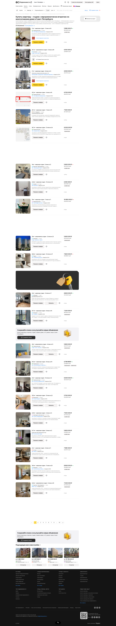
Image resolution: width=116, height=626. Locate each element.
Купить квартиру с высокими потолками (89, 593)
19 (59, 522)
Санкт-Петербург (41, 575)
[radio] (38, 522)
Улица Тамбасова (19, 581)
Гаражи (17, 593)
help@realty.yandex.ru (42, 616)
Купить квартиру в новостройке (87, 596)
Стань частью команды (36, 607)
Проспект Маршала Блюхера (22, 573)
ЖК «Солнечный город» (37, 433)
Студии (81, 575)
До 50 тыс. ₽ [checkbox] (30, 282)
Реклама (27, 607)
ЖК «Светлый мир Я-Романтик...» (39, 365)
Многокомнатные (84, 579)
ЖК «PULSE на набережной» (38, 381)
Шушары (60, 575)
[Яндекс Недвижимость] (24, 2)
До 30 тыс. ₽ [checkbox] (21, 282)
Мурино (60, 583)
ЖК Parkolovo (35, 185)
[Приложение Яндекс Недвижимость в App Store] (92, 617)
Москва (38, 573)
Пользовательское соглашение (49, 607)
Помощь (72, 607)
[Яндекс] (98, 623)
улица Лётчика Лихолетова (38, 432)
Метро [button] (86, 10)
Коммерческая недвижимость (22, 595)
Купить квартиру (84, 591)
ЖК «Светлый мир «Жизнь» (38, 469)
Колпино (60, 577)
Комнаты (18, 598)
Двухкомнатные (83, 573)
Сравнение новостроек (42, 595)
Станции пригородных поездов (44, 593)
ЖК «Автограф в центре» (37, 202)
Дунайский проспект (36, 296)
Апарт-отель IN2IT (36, 53)
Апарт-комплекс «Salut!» (37, 239)
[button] (68, 2)
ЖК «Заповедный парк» (37, 167)
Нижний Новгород (41, 583)
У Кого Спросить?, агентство (42, 38)
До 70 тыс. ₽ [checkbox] (39, 282)
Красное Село (62, 579)
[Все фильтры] (17, 10)
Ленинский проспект (36, 113)
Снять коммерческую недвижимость (88, 600)
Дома (17, 591)
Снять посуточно (62, 593)
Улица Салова (19, 577)
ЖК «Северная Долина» (37, 257)
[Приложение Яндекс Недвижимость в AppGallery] (97, 617)
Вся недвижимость (20, 607)
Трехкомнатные (83, 577)
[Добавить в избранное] (46, 42)
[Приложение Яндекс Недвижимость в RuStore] (99, 617)
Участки (17, 596)
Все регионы (40, 591)
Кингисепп (61, 573)
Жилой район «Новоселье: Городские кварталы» (42, 74)
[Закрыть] (99, 10)
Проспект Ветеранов (20, 575)
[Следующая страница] (62, 522)
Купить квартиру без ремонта (86, 598)
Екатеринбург (40, 579)
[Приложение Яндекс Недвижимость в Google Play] (94, 617)
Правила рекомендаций (63, 607)
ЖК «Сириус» (35, 314)
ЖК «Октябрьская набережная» (39, 31)
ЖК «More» (34, 451)
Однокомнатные (83, 581)
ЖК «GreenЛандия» (36, 398)
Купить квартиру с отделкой (86, 595)
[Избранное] (65, 2)
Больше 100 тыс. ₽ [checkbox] (23, 286)
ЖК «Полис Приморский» (37, 416)
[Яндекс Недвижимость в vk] (95, 607)
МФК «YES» (34, 486)
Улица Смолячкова (20, 579)
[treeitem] (19, 6)
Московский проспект (20, 583)
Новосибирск (40, 577)
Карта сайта (77, 607)
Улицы (38, 596)
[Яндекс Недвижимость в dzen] (97, 607)
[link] (97, 2)
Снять (60, 591)
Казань (38, 581)
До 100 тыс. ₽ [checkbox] (48, 282)
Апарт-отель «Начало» (37, 347)
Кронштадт (61, 581)
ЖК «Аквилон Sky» (36, 130)
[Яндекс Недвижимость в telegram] (99, 607)
